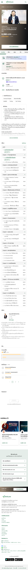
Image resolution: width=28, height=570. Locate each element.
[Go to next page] (18, 382)
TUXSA (3, 519)
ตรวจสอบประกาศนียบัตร (6, 522)
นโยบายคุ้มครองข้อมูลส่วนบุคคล (7, 568)
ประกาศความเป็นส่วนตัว (22, 568)
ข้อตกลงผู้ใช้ (15, 568)
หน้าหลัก (3, 7)
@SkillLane (5, 548)
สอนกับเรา (3, 529)
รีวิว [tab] (20, 52)
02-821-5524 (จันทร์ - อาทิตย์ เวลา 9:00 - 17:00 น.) (12, 542)
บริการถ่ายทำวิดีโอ (5, 531)
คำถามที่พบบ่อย (5, 541)
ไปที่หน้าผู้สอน (11, 320)
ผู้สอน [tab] (15, 52)
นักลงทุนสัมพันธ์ (4, 534)
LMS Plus (3, 535)
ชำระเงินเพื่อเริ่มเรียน (14, 47)
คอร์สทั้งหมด (4, 518)
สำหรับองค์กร (4, 521)
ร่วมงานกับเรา (4, 532)
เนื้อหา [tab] (9, 52)
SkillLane (4, 546)
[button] (7, 99)
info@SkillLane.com (6, 549)
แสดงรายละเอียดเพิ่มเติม (14, 138)
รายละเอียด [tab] (3, 52)
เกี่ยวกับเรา (3, 528)
